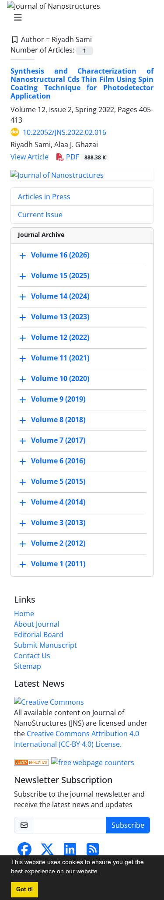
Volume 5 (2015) (58, 482)
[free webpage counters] (92, 761)
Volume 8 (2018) (58, 420)
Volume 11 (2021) (60, 358)
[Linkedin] (69, 852)
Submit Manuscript (45, 645)
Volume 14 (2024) (60, 296)
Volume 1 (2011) (58, 564)
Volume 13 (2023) (60, 317)
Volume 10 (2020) (60, 379)
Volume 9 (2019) (58, 399)
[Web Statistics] (31, 761)
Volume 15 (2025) (60, 276)
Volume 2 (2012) (58, 543)
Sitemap (27, 666)
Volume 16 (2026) (60, 255)
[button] (102, 872)
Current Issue (40, 214)
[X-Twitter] (47, 852)
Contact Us (32, 655)
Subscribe (128, 825)
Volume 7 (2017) (58, 440)
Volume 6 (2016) (58, 461)
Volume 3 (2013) (58, 523)
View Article (29, 157)
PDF (85, 157)
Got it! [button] (24, 889)
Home (24, 613)
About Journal (36, 624)
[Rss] (92, 852)
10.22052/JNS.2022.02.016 (64, 132)
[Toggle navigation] (79, 17)
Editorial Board (38, 634)
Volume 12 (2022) (60, 337)
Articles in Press (44, 196)
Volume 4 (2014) (58, 502)
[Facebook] (24, 852)
